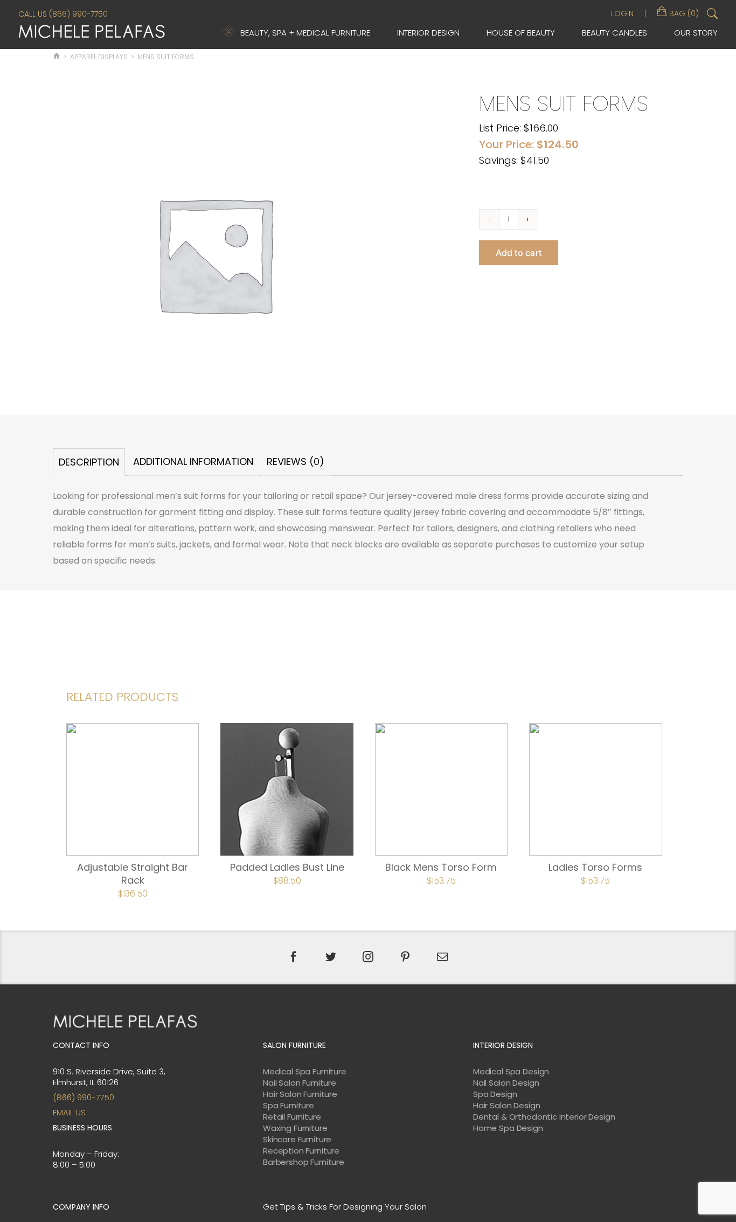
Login (622, 13)
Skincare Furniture (297, 1139)
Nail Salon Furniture (299, 1083)
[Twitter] (330, 957)
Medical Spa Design (511, 1071)
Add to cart (519, 252)
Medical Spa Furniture (304, 1071)
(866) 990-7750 (83, 1097)
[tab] (89, 462)
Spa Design (495, 1094)
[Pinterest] (405, 957)
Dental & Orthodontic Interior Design (544, 1117)
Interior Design (428, 32)
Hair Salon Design (506, 1105)
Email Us (69, 1112)
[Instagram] (368, 957)
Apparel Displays (99, 56)
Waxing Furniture (295, 1128)
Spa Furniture (288, 1105)
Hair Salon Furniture (300, 1094)
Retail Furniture (292, 1117)
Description (89, 462)
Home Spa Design (508, 1128)
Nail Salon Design (506, 1083)
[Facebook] (293, 957)
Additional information (193, 461)
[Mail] (442, 957)
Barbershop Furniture (303, 1162)
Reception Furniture (301, 1150)
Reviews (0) (295, 461)
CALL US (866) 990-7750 (63, 14)
